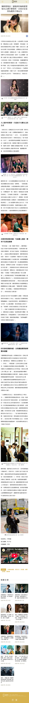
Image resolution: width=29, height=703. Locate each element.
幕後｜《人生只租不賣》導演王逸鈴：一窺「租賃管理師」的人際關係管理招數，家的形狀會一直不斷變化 (21, 659)
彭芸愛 (22, 569)
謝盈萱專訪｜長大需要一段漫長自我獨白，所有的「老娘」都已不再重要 (7, 616)
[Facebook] (12, 700)
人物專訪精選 (10, 569)
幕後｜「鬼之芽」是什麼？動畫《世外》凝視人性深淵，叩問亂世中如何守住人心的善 (7, 659)
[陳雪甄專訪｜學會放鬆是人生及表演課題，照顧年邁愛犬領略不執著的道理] (21, 629)
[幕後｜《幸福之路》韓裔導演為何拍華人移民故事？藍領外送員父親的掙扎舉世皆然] (7, 671)
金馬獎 (3, 571)
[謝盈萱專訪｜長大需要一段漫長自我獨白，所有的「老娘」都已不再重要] (7, 608)
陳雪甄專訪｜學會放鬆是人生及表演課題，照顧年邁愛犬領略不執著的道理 (21, 638)
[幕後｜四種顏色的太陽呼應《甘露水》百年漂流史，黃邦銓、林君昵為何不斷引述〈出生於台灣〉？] (21, 608)
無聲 (26, 569)
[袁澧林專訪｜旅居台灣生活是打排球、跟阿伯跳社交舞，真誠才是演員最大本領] (21, 588)
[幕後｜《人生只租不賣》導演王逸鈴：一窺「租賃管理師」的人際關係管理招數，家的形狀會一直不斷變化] (21, 649)
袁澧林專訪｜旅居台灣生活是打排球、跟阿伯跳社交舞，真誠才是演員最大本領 (21, 596)
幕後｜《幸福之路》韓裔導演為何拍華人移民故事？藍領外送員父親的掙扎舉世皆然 (7, 680)
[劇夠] (14, 695)
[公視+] (16, 700)
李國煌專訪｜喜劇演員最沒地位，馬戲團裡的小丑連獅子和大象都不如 (7, 638)
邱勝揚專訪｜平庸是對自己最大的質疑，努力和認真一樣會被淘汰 (7, 596)
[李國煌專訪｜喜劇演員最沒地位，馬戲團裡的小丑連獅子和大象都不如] (7, 629)
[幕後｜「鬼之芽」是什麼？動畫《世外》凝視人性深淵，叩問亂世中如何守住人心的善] (7, 649)
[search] (26, 2)
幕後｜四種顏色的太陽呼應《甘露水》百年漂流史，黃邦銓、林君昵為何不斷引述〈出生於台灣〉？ (21, 617)
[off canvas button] (2, 2)
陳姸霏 (8, 571)
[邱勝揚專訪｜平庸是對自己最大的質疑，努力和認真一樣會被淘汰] (7, 588)
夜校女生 (17, 569)
